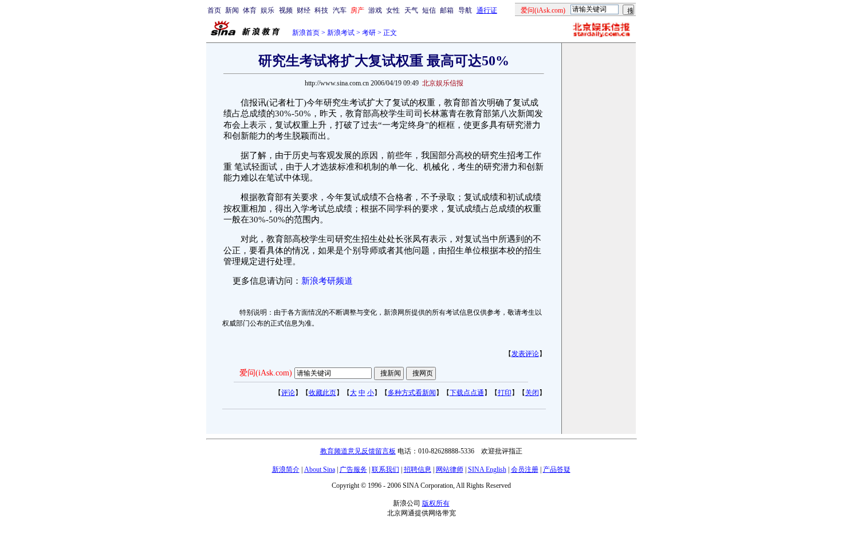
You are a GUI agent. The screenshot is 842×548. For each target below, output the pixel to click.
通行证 (487, 10)
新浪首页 (306, 33)
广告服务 (353, 469)
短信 (429, 10)
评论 (288, 393)
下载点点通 (467, 393)
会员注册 (524, 469)
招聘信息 (417, 469)
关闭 (532, 393)
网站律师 (449, 469)
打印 (505, 393)
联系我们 (385, 469)
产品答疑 (556, 469)
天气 (411, 10)
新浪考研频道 (327, 280)
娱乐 (267, 10)
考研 (369, 33)
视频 (286, 10)
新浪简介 (286, 469)
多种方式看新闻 (412, 393)
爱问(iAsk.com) (265, 373)
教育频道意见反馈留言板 (358, 451)
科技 (321, 10)
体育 (250, 10)
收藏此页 (322, 393)
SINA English (487, 469)
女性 (393, 10)
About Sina (319, 469)
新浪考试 (341, 33)
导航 (465, 10)
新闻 (232, 10)
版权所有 (436, 503)
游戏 (375, 10)
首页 (214, 10)
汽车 (340, 10)
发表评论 (525, 354)
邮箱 (447, 10)
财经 (303, 10)
